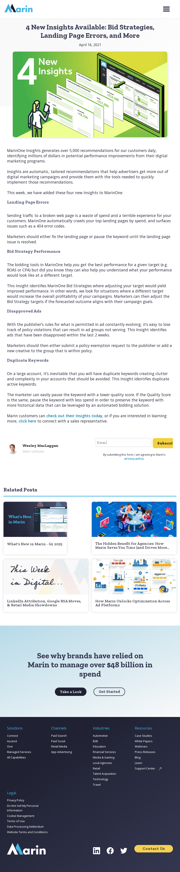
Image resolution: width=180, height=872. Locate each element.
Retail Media (59, 746)
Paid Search (59, 736)
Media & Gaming (103, 757)
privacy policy (134, 458)
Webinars (141, 746)
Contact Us (154, 848)
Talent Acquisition (104, 774)
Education (99, 746)
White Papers (144, 741)
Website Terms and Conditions (27, 832)
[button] (166, 9)
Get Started (109, 691)
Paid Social (58, 741)
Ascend (12, 741)
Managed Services (19, 752)
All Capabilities (16, 757)
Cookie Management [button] (20, 816)
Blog (137, 757)
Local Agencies (102, 763)
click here (27, 421)
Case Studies (143, 736)
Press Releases (145, 752)
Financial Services (104, 752)
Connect (12, 736)
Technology (100, 779)
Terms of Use (16, 821)
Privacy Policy (15, 800)
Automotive (100, 736)
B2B (95, 741)
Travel (97, 785)
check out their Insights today (74, 415)
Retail (96, 768)
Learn (138, 763)
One (10, 746)
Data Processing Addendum (25, 827)
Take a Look (71, 691)
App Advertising (61, 752)
